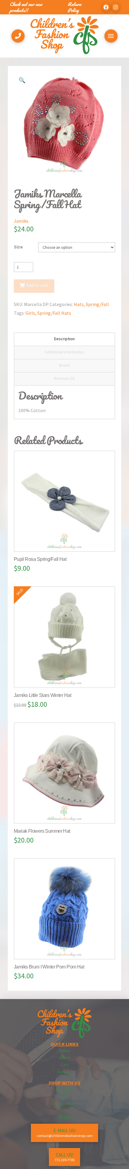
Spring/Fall (97, 304)
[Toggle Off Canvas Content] (111, 36)
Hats (79, 304)
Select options (67, 541)
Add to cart (37, 285)
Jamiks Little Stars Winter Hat (42, 695)
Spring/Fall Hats (54, 313)
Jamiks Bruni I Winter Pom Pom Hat (49, 966)
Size (18, 247)
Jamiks (21, 221)
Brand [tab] (64, 365)
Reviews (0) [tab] (64, 378)
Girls (30, 313)
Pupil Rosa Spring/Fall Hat (40, 559)
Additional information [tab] (64, 352)
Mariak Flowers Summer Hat (42, 831)
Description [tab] (64, 338)
